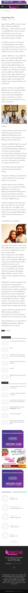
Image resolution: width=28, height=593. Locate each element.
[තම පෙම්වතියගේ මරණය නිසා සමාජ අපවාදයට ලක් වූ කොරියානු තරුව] (5, 401)
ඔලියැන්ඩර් (12, 497)
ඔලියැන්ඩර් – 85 (14, 536)
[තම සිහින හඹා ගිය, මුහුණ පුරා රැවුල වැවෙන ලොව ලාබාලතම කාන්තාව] (5, 356)
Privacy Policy (16, 591)
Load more (13, 541)
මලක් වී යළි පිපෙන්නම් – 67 (16, 508)
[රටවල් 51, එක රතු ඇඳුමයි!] (5, 415)
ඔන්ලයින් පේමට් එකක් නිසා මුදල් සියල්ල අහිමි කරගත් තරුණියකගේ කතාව (17, 422)
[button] (2, 6)
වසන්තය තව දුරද (13, 515)
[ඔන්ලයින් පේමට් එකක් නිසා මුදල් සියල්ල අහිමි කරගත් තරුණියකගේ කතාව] (5, 422)
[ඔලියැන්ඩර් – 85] (5, 535)
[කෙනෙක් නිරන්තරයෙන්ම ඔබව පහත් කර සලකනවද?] (5, 388)
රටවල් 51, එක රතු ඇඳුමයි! (15, 413)
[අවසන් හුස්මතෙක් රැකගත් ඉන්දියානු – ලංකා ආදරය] (5, 395)
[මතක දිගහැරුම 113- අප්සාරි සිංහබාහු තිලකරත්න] (5, 363)
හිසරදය (11, 347)
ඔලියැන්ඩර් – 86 (14, 499)
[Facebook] (14, 567)
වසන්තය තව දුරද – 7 (15, 526)
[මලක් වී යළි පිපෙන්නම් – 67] (5, 507)
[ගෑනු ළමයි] (5, 370)
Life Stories (8, 330)
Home (2, 10)
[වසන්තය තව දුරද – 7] (5, 526)
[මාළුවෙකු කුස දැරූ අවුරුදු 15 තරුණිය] (5, 342)
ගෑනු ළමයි (12, 368)
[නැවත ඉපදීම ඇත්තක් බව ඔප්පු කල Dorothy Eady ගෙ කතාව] (5, 408)
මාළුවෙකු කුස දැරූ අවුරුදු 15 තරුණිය (17, 341)
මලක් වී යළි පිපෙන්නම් (14, 506)
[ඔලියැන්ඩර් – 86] (5, 498)
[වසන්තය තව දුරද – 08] (5, 517)
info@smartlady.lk (17, 563)
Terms (21, 591)
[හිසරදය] (5, 349)
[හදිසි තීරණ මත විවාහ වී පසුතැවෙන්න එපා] (5, 376)
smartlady (5, 19)
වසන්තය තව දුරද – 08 (15, 517)
